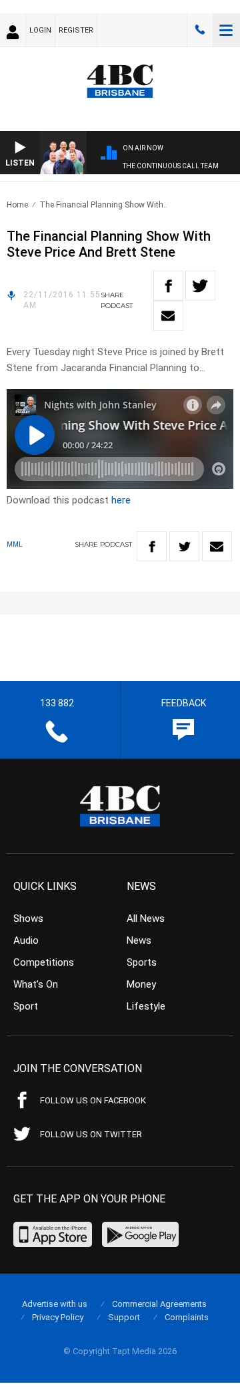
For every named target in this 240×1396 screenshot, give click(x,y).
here (121, 500)
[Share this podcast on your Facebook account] (168, 286)
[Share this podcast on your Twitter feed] (200, 286)
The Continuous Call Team (171, 166)
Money (141, 984)
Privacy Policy (57, 1317)
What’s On (35, 984)
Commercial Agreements (159, 1304)
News (139, 940)
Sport (25, 1006)
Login (40, 30)
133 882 (200, 30)
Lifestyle (146, 1006)
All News (146, 918)
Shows (28, 918)
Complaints (187, 1317)
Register (76, 30)
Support (124, 1317)
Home (17, 204)
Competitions (43, 962)
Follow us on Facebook (93, 1100)
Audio (26, 940)
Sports (142, 962)
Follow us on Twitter (91, 1134)
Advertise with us (54, 1304)
